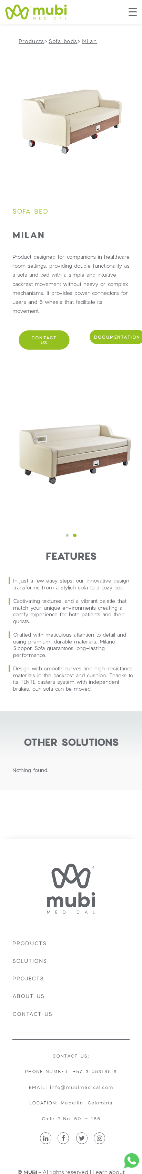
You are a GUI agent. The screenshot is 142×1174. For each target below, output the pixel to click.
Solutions (29, 961)
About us (28, 996)
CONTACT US (45, 340)
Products (29, 943)
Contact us (32, 1014)
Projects (28, 978)
